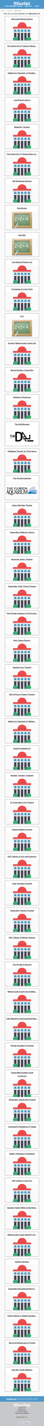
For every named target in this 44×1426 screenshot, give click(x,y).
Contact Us (22, 1407)
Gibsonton (17, 11)
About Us (22, 1409)
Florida (9, 11)
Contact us (11, 1399)
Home (3, 11)
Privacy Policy (22, 1411)
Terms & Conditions (22, 1413)
